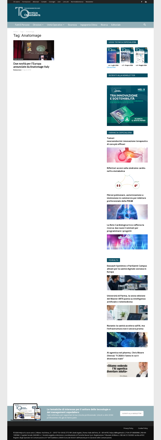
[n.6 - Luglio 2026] (113, 55)
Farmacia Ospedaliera (120, 132)
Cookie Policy (143, 428)
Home (15, 32)
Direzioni (37, 24)
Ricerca (104, 24)
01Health (113, 260)
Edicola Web (111, 67)
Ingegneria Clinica (88, 24)
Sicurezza (72, 24)
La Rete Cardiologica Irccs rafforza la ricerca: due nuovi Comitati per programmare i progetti (125, 228)
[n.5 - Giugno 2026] (127, 55)
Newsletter (89, 2)
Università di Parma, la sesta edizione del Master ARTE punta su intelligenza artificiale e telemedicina (126, 298)
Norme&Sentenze (77, 2)
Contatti (44, 2)
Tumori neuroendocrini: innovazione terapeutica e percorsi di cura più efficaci (133, 141)
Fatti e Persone (22, 24)
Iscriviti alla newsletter (122, 75)
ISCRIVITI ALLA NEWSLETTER (131, 413)
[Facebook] (142, 2)
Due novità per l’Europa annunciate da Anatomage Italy (31, 65)
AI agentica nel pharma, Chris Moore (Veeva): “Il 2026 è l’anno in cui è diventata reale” (125, 355)
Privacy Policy (128, 428)
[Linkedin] (146, 2)
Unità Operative (54, 24)
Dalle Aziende (18, 59)
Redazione (17, 70)
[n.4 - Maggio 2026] (141, 55)
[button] (145, 25)
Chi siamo (16, 2)
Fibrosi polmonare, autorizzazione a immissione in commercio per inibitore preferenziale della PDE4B (126, 198)
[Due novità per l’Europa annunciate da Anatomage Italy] (33, 50)
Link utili (66, 2)
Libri (59, 2)
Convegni (52, 2)
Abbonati (36, 2)
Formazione (26, 2)
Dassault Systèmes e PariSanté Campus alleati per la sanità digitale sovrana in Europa (127, 268)
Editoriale (115, 24)
